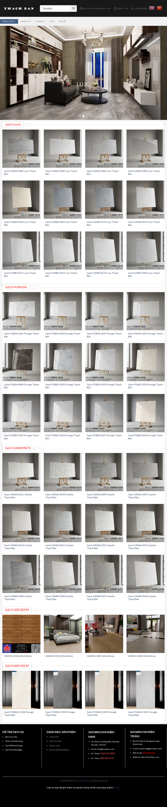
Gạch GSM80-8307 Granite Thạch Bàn (101, 598)
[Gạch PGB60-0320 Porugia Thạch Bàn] (63, 362)
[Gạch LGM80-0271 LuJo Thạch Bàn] (21, 250)
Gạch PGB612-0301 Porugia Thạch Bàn (142, 713)
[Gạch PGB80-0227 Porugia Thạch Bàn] (104, 413)
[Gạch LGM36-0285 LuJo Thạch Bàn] (21, 149)
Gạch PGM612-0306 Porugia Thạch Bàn (19, 713)
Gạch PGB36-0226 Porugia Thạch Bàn (62, 335)
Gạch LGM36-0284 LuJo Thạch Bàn (61, 172)
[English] (152, 8)
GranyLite (26, 21)
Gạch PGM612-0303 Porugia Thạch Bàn (101, 713)
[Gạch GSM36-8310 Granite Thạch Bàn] (63, 472)
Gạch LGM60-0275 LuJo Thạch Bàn (103, 223)
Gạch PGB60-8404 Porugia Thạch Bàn (21, 386)
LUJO (83, 84)
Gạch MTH (54, 737)
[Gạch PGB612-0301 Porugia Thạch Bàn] (145, 690)
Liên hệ (62, 21)
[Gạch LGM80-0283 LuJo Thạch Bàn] (145, 250)
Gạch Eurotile (55, 741)
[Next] (159, 72)
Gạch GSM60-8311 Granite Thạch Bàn (101, 547)
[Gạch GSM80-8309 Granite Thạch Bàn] (21, 574)
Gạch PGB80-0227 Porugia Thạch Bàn (104, 437)
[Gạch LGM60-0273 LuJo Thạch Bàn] (145, 200)
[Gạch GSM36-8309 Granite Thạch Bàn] (104, 472)
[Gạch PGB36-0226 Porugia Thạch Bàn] (63, 311)
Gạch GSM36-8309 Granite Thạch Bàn (101, 496)
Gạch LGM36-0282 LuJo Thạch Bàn (144, 172)
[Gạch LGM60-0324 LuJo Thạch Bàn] (21, 200)
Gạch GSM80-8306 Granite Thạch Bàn (142, 598)
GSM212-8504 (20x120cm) (17, 656)
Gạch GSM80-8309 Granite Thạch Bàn (18, 598)
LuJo (51, 21)
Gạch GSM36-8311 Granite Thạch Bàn (18, 496)
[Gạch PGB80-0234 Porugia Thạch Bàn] (145, 413)
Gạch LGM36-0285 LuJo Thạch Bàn (20, 172)
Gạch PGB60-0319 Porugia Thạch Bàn (104, 386)
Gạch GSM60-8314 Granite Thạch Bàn (18, 547)
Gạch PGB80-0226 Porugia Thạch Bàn (62, 437)
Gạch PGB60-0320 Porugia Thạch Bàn (62, 386)
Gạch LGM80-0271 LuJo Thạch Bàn (20, 274)
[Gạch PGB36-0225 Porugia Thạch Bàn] (21, 311)
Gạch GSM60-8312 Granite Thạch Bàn (59, 547)
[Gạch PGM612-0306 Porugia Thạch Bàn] (21, 690)
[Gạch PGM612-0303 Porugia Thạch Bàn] (104, 690)
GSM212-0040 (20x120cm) (141, 656)
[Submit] (73, 8)
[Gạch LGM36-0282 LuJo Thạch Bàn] (145, 149)
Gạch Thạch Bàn (82, 781)
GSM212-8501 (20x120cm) (59, 656)
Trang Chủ (8, 21)
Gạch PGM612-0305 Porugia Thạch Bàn (60, 713)
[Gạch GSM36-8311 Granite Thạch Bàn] (21, 472)
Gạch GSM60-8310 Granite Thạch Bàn (142, 547)
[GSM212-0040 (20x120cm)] (145, 634)
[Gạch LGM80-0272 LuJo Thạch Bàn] (63, 250)
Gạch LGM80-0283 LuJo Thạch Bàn (144, 274)
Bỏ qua (116, 787)
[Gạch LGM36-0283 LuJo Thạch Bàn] (104, 149)
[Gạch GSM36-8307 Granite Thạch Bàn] (145, 472)
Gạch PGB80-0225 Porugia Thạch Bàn (21, 437)
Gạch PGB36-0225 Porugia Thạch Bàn (21, 335)
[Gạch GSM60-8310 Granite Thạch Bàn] (145, 523)
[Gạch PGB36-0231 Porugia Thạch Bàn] (145, 311)
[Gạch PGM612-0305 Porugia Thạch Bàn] (63, 690)
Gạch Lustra (54, 745)
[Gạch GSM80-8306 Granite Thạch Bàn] (145, 574)
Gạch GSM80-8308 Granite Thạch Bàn (59, 598)
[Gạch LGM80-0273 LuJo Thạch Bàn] (104, 250)
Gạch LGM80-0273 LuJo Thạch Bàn (103, 274)
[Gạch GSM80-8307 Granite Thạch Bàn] (104, 574)
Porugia (40, 21)
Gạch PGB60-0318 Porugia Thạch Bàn (145, 386)
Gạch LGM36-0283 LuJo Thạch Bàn (103, 172)
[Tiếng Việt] (159, 8)
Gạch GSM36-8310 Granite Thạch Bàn (59, 496)
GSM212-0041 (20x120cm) (100, 656)
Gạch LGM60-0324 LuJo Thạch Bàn (20, 223)
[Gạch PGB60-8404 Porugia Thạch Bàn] (21, 362)
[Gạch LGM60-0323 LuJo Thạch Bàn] (63, 200)
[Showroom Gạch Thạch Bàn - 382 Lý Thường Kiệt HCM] (18, 8)
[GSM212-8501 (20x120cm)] (63, 634)
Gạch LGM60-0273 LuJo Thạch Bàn (144, 223)
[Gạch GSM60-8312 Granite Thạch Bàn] (63, 523)
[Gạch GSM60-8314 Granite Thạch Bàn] (21, 523)
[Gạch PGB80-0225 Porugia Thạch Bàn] (21, 413)
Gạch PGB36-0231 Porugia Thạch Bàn (145, 335)
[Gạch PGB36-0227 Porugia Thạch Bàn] (104, 311)
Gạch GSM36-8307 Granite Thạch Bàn (142, 496)
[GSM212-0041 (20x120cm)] (104, 634)
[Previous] (7, 72)
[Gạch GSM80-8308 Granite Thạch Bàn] (63, 574)
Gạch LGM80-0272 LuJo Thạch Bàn (61, 274)
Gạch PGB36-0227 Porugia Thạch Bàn (104, 335)
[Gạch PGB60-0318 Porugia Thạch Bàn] (145, 362)
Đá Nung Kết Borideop (59, 750)
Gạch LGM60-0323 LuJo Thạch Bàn (61, 223)
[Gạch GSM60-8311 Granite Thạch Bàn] (104, 523)
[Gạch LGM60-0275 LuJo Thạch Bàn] (104, 200)
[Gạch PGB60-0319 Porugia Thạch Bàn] (104, 362)
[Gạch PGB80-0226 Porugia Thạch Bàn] (63, 413)
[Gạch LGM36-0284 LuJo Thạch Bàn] (63, 149)
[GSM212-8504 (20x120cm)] (21, 634)
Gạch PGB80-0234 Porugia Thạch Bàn (145, 437)
